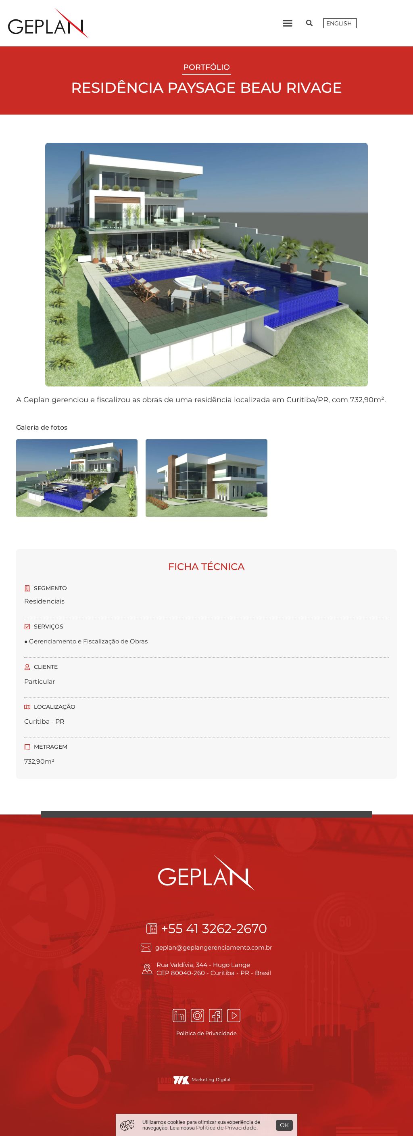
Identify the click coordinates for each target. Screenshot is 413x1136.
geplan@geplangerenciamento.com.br (213, 947)
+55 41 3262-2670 (214, 928)
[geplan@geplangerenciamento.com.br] (146, 947)
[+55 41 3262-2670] (151, 928)
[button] (287, 23)
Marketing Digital (211, 1079)
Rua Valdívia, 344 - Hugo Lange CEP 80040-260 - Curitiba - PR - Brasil (213, 969)
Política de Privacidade (206, 1033)
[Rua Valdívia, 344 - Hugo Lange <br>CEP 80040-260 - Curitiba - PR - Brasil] (147, 969)
